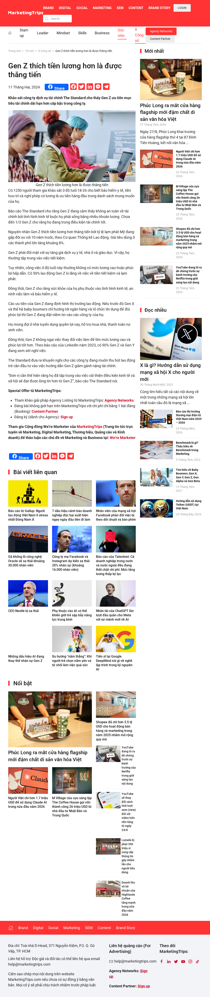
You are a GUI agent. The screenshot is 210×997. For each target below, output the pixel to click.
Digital (65, 8)
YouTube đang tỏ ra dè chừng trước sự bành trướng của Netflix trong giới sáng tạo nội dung (189, 275)
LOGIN (182, 7)
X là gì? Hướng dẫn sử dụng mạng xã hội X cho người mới (170, 372)
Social (82, 8)
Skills (82, 33)
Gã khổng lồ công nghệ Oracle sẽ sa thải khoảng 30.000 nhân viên (26, 561)
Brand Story (159, 8)
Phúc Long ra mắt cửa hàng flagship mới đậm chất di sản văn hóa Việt (170, 112)
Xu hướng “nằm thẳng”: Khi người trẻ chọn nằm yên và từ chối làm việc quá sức (72, 660)
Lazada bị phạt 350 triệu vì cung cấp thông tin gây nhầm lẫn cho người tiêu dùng (128, 856)
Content (136, 8)
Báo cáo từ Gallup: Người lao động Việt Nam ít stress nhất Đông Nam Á (28, 515)
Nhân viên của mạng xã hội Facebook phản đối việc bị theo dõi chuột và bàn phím (116, 515)
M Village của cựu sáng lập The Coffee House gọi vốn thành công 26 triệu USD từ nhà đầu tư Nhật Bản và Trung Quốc (72, 806)
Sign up (144, 986)
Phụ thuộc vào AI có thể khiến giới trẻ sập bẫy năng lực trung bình (72, 615)
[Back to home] (25, 13)
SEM (120, 8)
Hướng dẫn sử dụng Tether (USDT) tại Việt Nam (188, 504)
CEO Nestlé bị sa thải (23, 611)
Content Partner (160, 38)
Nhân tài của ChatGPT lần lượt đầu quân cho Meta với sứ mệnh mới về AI (115, 615)
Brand (48, 8)
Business (102, 33)
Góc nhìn (121, 33)
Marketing (102, 8)
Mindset (63, 33)
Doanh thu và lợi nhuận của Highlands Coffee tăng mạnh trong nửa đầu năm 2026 (129, 898)
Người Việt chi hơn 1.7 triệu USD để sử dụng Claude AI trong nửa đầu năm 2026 (28, 802)
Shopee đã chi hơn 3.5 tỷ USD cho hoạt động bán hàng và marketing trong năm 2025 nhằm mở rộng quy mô (114, 730)
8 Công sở (139, 35)
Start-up (24, 33)
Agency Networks (161, 31)
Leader (42, 33)
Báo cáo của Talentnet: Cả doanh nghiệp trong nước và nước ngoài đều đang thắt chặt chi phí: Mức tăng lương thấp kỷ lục (115, 565)
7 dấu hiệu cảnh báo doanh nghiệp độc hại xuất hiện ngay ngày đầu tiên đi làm (72, 515)
